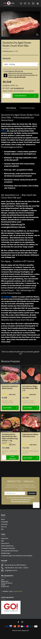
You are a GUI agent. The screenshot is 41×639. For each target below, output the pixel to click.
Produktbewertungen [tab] (27, 108)
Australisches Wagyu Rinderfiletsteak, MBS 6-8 (30, 388)
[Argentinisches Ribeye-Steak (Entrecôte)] (30, 423)
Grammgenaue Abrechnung (9, 551)
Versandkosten (17, 591)
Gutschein (4, 524)
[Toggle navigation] (37, 3)
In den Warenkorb (20, 96)
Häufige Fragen (5, 553)
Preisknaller (4, 522)
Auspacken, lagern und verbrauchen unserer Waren (16, 555)
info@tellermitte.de (11, 570)
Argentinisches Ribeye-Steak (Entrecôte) (30, 435)
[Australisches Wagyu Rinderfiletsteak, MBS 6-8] (30, 374)
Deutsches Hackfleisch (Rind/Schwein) (10, 387)
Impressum (4, 538)
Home (3, 519)
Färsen (3, 131)
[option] (20, 24)
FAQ (2, 529)
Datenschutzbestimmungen (20, 501)
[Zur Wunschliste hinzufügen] (37, 35)
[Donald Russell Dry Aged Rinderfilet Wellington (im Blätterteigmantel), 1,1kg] (10, 423)
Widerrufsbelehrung (7, 546)
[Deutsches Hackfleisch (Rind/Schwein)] (10, 374)
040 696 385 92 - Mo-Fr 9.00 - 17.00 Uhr (16, 568)
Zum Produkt (7, 408)
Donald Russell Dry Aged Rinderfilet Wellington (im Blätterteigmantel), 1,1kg (10, 437)
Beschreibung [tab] (11, 108)
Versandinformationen (8, 548)
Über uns (4, 527)
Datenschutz (5, 543)
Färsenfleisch (6, 297)
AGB (2, 541)
